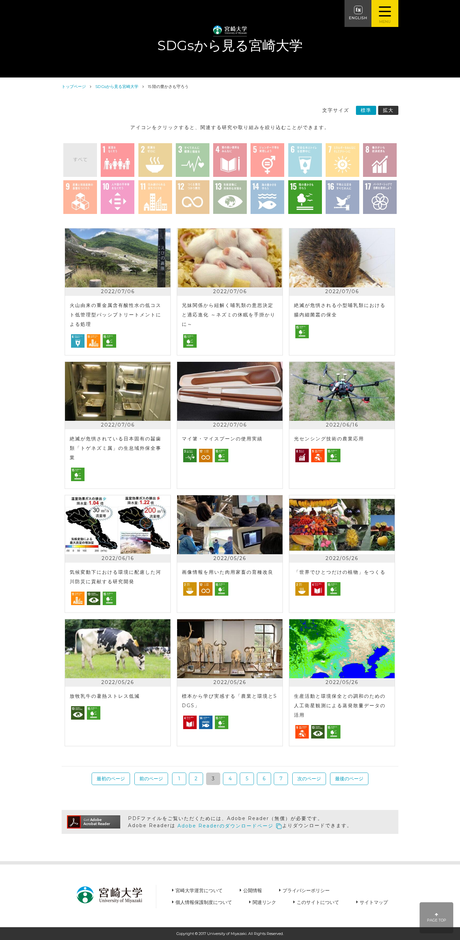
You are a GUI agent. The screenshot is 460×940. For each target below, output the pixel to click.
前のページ (151, 779)
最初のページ (111, 779)
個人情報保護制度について (203, 902)
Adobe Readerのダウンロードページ (225, 826)
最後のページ (349, 779)
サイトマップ (374, 902)
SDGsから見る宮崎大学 (116, 86)
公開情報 (252, 890)
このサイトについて (318, 902)
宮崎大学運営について (199, 890)
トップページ (74, 86)
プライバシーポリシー (306, 890)
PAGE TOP (436, 920)
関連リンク (264, 902)
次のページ (309, 779)
